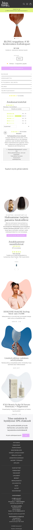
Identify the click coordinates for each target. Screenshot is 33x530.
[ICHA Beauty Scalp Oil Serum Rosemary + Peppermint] (16, 387)
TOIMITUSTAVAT (16, 447)
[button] (16, 74)
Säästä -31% (16, 321)
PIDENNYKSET (16, 470)
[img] (15, 131)
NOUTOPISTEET (16, 490)
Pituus (16, 55)
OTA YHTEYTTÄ (16, 483)
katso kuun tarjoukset (16, 235)
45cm (13, 58)
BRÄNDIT (16, 478)
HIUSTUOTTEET (16, 468)
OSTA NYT (16, 368)
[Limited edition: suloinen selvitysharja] (16, 341)
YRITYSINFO (16, 442)
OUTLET (16, 488)
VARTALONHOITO (17, 480)
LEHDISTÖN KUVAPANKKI (16, 458)
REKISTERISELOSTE (16, 450)
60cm (19, 58)
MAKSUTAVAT (16, 445)
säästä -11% (16, 414)
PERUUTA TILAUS (16, 455)
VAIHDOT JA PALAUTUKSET (16, 452)
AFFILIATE (16, 463)
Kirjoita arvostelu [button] (16, 109)
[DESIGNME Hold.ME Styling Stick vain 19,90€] (16, 294)
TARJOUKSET (16, 473)
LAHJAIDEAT (16, 475)
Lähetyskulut (15, 50)
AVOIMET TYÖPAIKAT (17, 460)
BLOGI (16, 485)
